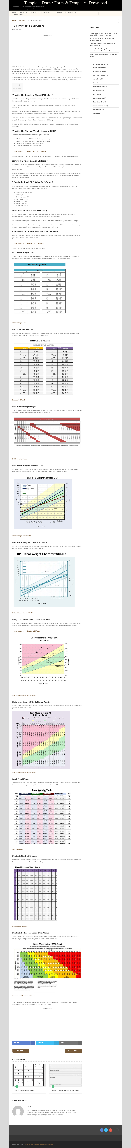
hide (21, 85)
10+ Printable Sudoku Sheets (24, 1090)
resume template (98, 106)
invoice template (98, 86)
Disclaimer (59, 12)
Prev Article (22, 1051)
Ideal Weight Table (17, 849)
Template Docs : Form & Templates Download (65, 3)
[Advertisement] (47, 51)
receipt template (98, 98)
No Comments (16, 29)
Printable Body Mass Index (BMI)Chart (23, 996)
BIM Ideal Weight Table (19, 323)
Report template (98, 102)
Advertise (23, 12)
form (94, 83)
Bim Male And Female (18, 400)
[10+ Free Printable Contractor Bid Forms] (65, 1075)
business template (99, 71)
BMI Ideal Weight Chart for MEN (21, 536)
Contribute (47, 12)
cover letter (97, 79)
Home (14, 12)
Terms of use (72, 12)
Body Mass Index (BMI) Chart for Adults (24, 695)
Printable (96, 94)
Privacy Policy (19, 14)
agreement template (99, 64)
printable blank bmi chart (20, 926)
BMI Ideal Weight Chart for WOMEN (22, 613)
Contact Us (35, 12)
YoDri (29, 1106)
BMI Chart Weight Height (19, 459)
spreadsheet (97, 109)
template (96, 113)
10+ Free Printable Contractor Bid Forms (65, 1090)
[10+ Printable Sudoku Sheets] (29, 1075)
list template (97, 90)
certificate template (99, 75)
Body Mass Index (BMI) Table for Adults (24, 772)
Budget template (98, 67)
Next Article (72, 1051)
